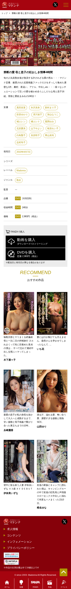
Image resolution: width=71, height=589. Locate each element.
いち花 (40, 349)
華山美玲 (49, 135)
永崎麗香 (8, 430)
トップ (4, 13)
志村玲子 (21, 142)
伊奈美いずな (11, 493)
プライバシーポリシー (21, 547)
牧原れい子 (52, 128)
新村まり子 (50, 107)
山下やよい (36, 128)
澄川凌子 (37, 114)
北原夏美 (21, 128)
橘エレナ (35, 121)
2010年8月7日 (24, 152)
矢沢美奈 (35, 107)
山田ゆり (42, 426)
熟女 (19, 180)
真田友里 (21, 107)
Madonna (21, 170)
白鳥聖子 (21, 135)
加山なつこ (52, 114)
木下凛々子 (10, 360)
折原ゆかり (22, 114)
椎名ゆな (42, 507)
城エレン (21, 121)
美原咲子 (35, 135)
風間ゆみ (49, 121)
